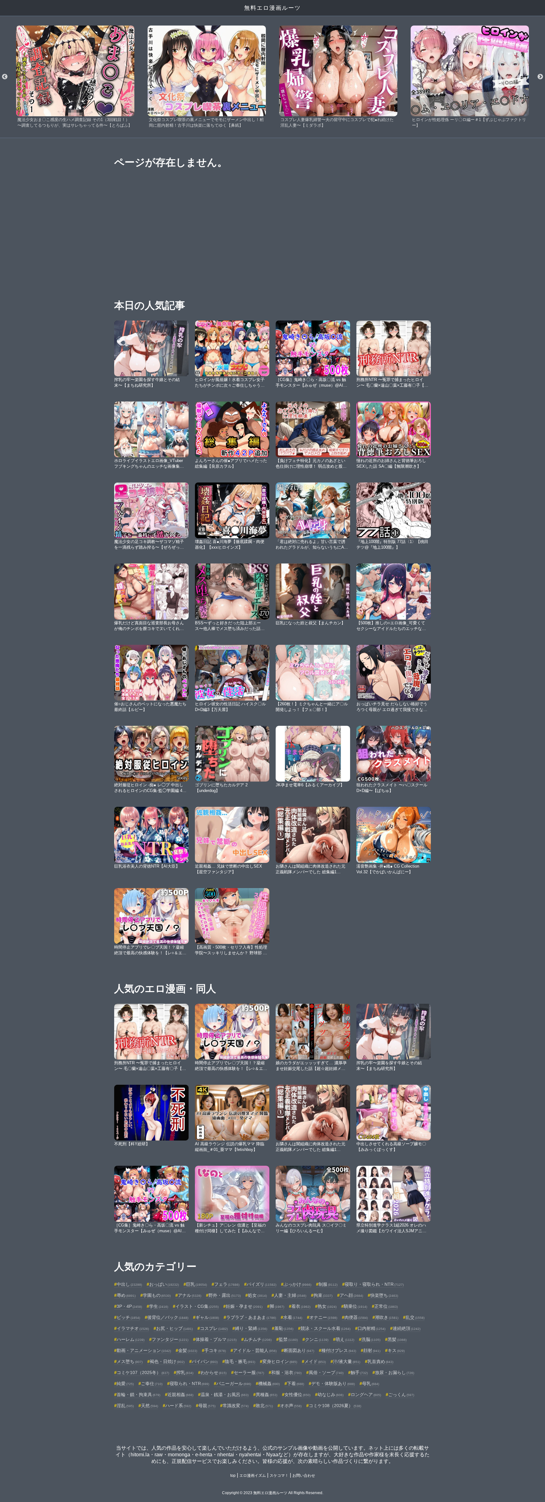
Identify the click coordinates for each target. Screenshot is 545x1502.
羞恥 (283, 1328)
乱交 (415, 1317)
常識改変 (236, 1405)
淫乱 (125, 1405)
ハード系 (178, 1405)
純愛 (125, 1383)
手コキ (215, 1350)
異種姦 (266, 1394)
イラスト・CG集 (197, 1306)
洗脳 (370, 1339)
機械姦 (269, 1383)
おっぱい (164, 1284)
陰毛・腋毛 (240, 1361)
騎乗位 (355, 1306)
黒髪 (397, 1339)
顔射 (371, 1350)
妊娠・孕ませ (244, 1306)
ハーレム (130, 1339)
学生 (158, 1306)
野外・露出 (224, 1295)
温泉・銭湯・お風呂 (225, 1394)
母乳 (370, 1383)
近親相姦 (180, 1394)
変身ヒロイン (279, 1361)
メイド (315, 1361)
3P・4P (129, 1306)
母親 (206, 1405)
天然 (149, 1405)
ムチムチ (258, 1339)
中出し (129, 1284)
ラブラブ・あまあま (251, 1317)
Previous (5, 77)
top (233, 1475)
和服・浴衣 (286, 1372)
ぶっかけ (297, 1284)
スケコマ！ (279, 1475)
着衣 (300, 1306)
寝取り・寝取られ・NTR (374, 1284)
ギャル (207, 1317)
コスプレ (214, 1328)
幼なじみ (330, 1394)
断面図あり (299, 1350)
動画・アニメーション (144, 1350)
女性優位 (297, 1394)
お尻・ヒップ (174, 1328)
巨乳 (196, 1284)
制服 (328, 1284)
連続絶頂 (406, 1328)
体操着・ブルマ (216, 1339)
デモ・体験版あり (333, 1383)
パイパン (205, 1361)
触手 (359, 1372)
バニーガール (233, 1383)
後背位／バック (167, 1317)
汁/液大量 (346, 1361)
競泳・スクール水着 (325, 1328)
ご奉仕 (151, 1383)
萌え (345, 1339)
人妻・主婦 (290, 1295)
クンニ (316, 1339)
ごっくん (401, 1394)
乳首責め (380, 1361)
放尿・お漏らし (394, 1372)
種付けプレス (338, 1350)
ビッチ (128, 1317)
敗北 (264, 1405)
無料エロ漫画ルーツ (272, 8)
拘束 (323, 1295)
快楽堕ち (384, 1295)
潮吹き (386, 1317)
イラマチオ (133, 1328)
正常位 (386, 1306)
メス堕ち (130, 1361)
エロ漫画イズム (252, 1475)
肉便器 (356, 1317)
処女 (257, 1295)
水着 (292, 1317)
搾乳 (184, 1372)
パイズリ (261, 1284)
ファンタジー (170, 1339)
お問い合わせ (303, 1475)
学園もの (157, 1295)
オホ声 (291, 1405)
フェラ (226, 1284)
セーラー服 (249, 1372)
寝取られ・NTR (189, 1383)
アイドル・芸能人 (255, 1350)
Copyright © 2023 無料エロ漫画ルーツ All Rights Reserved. (272, 1493)
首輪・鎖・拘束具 (138, 1394)
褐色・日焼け (167, 1361)
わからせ (213, 1372)
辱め (126, 1295)
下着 (295, 1383)
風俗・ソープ (326, 1372)
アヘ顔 (351, 1295)
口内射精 (371, 1328)
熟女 (327, 1306)
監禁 (288, 1339)
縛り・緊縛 (251, 1328)
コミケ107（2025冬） (143, 1372)
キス (396, 1350)
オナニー (323, 1317)
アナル (189, 1295)
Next (540, 77)
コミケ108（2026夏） (335, 1405)
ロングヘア (366, 1394)
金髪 (187, 1350)
